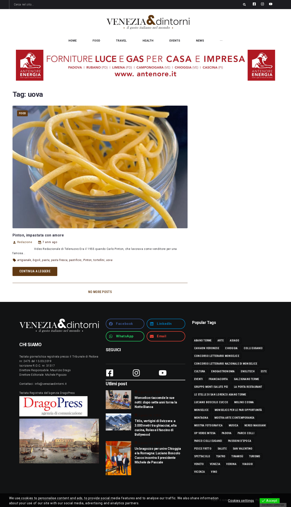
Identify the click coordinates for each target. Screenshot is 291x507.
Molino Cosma (244, 402)
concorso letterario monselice (216, 356)
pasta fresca (59, 260)
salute (222, 448)
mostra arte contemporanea (234, 417)
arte (221, 340)
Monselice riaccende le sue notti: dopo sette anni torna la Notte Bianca (156, 402)
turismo (254, 456)
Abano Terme (203, 340)
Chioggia (231, 348)
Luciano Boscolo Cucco (211, 402)
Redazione (24, 242)
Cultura (199, 371)
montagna (201, 417)
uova (109, 260)
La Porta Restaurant (248, 386)
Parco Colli (246, 433)
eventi (198, 379)
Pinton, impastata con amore (38, 235)
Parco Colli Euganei (208, 440)
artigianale (24, 260)
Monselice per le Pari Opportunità (238, 410)
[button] (125, 324)
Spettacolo (202, 456)
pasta (45, 260)
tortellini (98, 260)
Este (264, 371)
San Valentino (243, 448)
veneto (199, 464)
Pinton (87, 260)
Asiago (234, 340)
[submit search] (244, 4)
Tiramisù (237, 456)
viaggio (247, 464)
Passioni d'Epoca (239, 440)
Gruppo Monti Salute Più (211, 386)
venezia (215, 464)
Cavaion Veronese (206, 348)
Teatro (220, 456)
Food (22, 113)
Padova (226, 433)
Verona (231, 464)
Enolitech (248, 371)
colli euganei (253, 348)
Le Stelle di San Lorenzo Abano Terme (220, 394)
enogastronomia (223, 371)
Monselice (201, 410)
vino (214, 471)
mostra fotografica (208, 425)
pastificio (75, 260)
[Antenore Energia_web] (145, 65)
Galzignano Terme (246, 379)
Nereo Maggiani (255, 425)
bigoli (36, 260)
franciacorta (218, 379)
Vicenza (199, 471)
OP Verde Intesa (205, 433)
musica (233, 425)
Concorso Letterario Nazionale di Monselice (225, 363)
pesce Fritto (202, 448)
